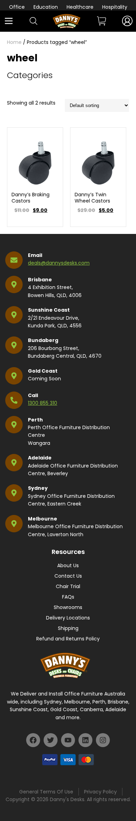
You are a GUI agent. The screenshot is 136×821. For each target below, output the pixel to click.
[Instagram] (103, 740)
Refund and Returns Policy (68, 638)
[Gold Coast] (14, 376)
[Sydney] (14, 493)
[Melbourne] (14, 523)
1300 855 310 (42, 403)
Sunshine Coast (49, 309)
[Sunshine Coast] (14, 315)
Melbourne (42, 518)
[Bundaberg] (14, 345)
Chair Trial (68, 586)
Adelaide (40, 457)
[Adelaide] (14, 462)
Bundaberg (43, 340)
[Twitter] (51, 740)
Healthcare (80, 6)
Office (17, 6)
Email (35, 255)
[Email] (14, 260)
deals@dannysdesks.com (59, 262)
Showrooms (68, 607)
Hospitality (114, 6)
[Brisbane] (14, 284)
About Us (68, 565)
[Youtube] (68, 740)
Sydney (38, 488)
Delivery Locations (68, 617)
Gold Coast (43, 370)
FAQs (68, 596)
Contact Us (68, 575)
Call (33, 395)
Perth (35, 419)
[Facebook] (33, 740)
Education (45, 6)
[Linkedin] (85, 740)
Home (14, 42)
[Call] (14, 400)
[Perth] (14, 424)
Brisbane (40, 279)
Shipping (68, 628)
